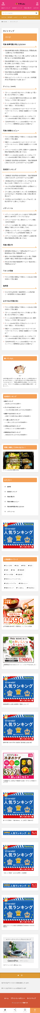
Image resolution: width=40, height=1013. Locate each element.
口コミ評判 (9, 565)
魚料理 (5, 286)
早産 (24, 565)
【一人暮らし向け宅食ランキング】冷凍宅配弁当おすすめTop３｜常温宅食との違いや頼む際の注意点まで (20, 194)
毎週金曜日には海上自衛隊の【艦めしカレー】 (16, 704)
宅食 (14, 570)
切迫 (17, 565)
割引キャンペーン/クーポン (13, 579)
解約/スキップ (10, 588)
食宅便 (25, 17)
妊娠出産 (19, 574)
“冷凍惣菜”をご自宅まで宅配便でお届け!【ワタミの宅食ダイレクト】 (20, 781)
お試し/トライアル (11, 583)
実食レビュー (24, 583)
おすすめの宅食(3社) (10, 301)
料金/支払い (31, 588)
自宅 (31, 565)
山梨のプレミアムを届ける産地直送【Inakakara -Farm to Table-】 (18, 926)
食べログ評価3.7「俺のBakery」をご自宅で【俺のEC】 (18, 820)
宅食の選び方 (27, 8)
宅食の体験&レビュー (11, 130)
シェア (15, 1011)
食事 (7, 570)
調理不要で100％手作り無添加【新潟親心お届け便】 (17, 742)
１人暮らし (21, 588)
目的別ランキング (17, 8)
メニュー (25, 1011)
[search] (36, 13)
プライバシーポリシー (18, 998)
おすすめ (4, 17)
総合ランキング (6, 8)
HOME (5, 21)
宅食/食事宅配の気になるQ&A (14, 44)
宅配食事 (21, 570)
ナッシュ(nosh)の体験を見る (11, 470)
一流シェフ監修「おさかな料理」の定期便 (14, 873)
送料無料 (9, 17)
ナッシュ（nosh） (10, 86)
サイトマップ (14, 21)
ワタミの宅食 (8, 271)
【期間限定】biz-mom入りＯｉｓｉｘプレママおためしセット (19, 665)
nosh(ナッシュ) (17, 17)
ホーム (6, 998)
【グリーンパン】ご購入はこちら (12, 965)
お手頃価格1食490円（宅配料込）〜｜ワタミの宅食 (17, 626)
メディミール (8, 208)
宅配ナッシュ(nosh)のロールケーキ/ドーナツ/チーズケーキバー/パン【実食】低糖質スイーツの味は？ (21, 111)
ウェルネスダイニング (34, 17)
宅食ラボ (25, 1002)
